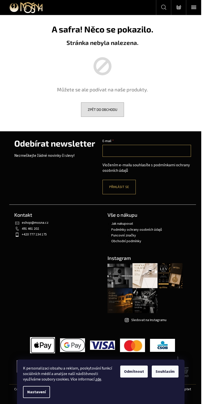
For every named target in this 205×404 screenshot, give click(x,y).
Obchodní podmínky (126, 241)
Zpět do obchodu (102, 109)
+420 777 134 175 (34, 234)
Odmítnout (134, 371)
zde (98, 379)
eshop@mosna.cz (35, 222)
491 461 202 (30, 228)
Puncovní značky (123, 235)
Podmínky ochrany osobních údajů (136, 229)
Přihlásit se (119, 187)
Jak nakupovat (122, 223)
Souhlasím (165, 371)
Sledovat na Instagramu (148, 320)
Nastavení (36, 392)
